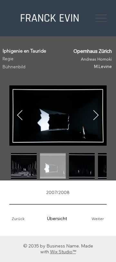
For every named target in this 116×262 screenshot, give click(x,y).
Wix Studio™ (63, 252)
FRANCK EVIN (49, 18)
